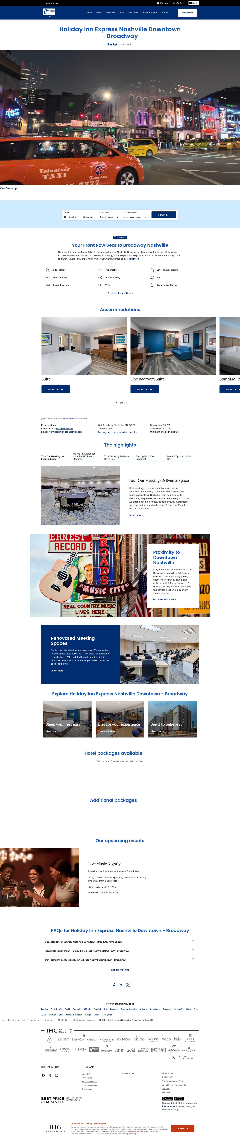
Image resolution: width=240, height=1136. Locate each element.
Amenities (110, 12)
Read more (133, 258)
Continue (182, 1128)
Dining (121, 12)
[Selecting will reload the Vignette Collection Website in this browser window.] (106, 1039)
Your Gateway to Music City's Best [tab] (117, 457)
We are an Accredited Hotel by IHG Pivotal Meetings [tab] (84, 456)
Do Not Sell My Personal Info (174, 1085)
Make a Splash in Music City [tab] (179, 457)
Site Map (166, 1089)
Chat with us (87, 1089)
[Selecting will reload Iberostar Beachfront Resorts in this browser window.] (51, 1049)
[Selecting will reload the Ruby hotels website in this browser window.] (178, 1039)
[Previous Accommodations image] (116, 403)
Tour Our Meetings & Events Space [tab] (52, 457)
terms (157, 1129)
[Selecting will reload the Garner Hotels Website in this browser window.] (119, 1049)
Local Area (133, 12)
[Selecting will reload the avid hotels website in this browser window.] (131, 1049)
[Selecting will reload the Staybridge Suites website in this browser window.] (158, 1049)
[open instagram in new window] (119, 985)
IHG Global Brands (89, 1081)
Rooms (99, 12)
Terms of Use (167, 1073)
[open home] (4, 1020)
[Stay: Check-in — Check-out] (79, 217)
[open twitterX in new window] (127, 985)
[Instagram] (56, 1075)
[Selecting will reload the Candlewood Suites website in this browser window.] (189, 1049)
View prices (164, 215)
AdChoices (166, 1077)
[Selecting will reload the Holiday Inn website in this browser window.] (106, 1049)
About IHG (86, 1074)
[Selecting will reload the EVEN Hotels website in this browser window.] (79, 1049)
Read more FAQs (120, 969)
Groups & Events (149, 12)
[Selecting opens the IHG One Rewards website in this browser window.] (180, 1057)
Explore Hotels (128, 1073)
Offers (89, 12)
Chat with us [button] (52, 3)
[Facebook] (44, 1075)
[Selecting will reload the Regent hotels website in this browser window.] (63, 1039)
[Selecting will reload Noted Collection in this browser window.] (153, 1039)
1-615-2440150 (64, 428)
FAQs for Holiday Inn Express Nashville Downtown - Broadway (120, 930)
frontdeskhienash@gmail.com (65, 432)
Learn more (135, 515)
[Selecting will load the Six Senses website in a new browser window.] (49, 1039)
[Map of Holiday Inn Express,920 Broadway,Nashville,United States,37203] (64, 418)
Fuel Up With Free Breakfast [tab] (145, 457)
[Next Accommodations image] (126, 403)
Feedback (166, 1092)
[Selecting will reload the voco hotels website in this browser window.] (166, 1039)
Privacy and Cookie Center (173, 1081)
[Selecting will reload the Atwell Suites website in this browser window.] (143, 1049)
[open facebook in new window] (112, 985)
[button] (193, 3)
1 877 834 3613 (73, 1100)
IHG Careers (87, 1078)
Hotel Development (90, 1085)
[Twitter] (50, 1075)
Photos (164, 12)
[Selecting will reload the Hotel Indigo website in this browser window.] (138, 1039)
